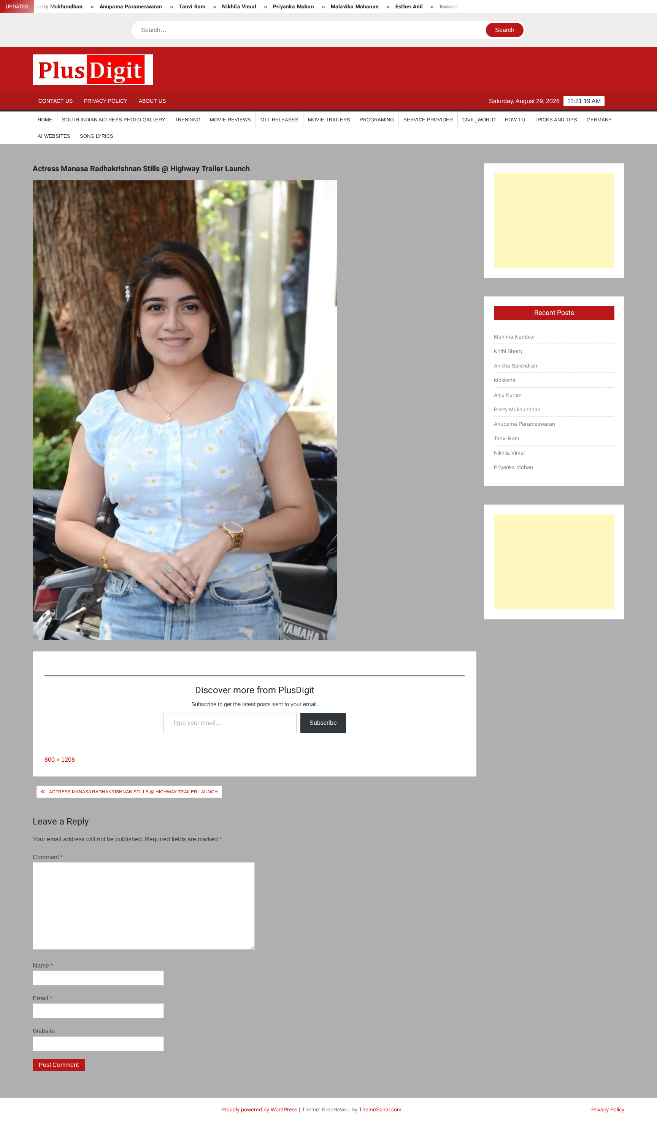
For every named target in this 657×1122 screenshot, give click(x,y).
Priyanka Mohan (257, 7)
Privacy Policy (105, 101)
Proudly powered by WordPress (259, 1109)
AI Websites (54, 136)
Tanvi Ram (156, 7)
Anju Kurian (508, 395)
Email (42, 998)
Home (45, 120)
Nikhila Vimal (203, 7)
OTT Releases (279, 120)
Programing (377, 120)
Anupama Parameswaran (94, 7)
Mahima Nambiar (514, 337)
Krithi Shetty (508, 351)
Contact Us (55, 101)
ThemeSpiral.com (380, 1109)
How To (515, 120)
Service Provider (428, 120)
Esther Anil (372, 7)
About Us (152, 101)
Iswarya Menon (422, 7)
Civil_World (478, 120)
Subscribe (323, 722)
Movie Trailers (329, 120)
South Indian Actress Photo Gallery (113, 120)
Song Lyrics (96, 136)
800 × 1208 (59, 759)
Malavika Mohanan (318, 7)
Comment (48, 857)
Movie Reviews (230, 120)
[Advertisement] (554, 220)
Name (43, 965)
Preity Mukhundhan (517, 409)
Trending (187, 120)
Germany (599, 120)
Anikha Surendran (515, 366)
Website (44, 1031)
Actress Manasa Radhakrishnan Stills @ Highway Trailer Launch (133, 791)
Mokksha (505, 380)
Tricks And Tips (556, 120)
